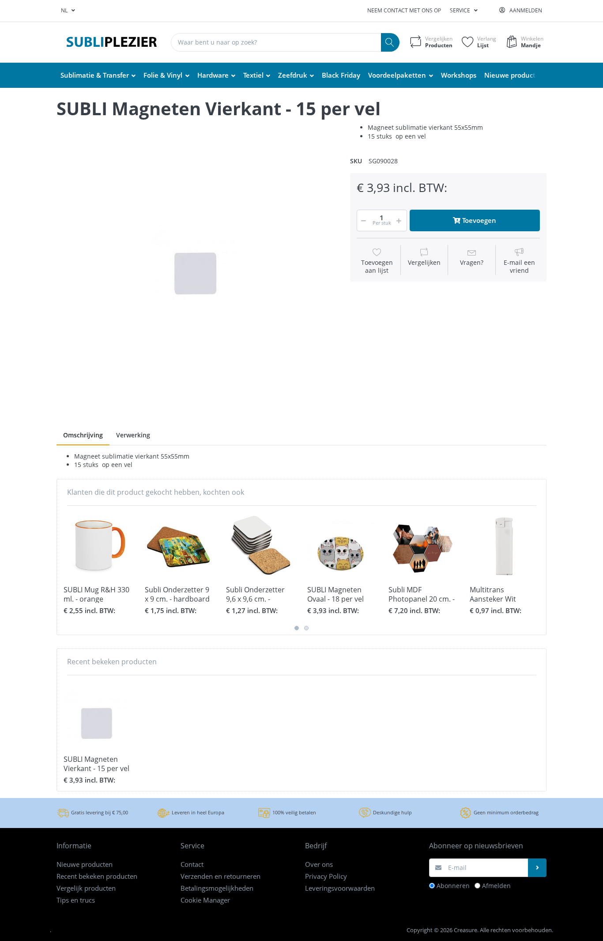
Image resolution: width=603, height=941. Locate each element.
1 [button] (296, 628)
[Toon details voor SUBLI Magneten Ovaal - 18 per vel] (341, 546)
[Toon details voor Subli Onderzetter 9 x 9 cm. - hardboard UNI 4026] (178, 546)
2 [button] (306, 628)
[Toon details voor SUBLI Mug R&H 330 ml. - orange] (97, 546)
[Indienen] (537, 867)
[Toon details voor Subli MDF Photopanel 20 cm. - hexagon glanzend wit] (422, 546)
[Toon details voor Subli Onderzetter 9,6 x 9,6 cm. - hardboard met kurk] (260, 546)
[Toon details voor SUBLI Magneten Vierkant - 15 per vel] (97, 715)
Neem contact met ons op (404, 10)
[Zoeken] (390, 42)
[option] (196, 263)
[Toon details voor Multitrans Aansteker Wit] (503, 546)
